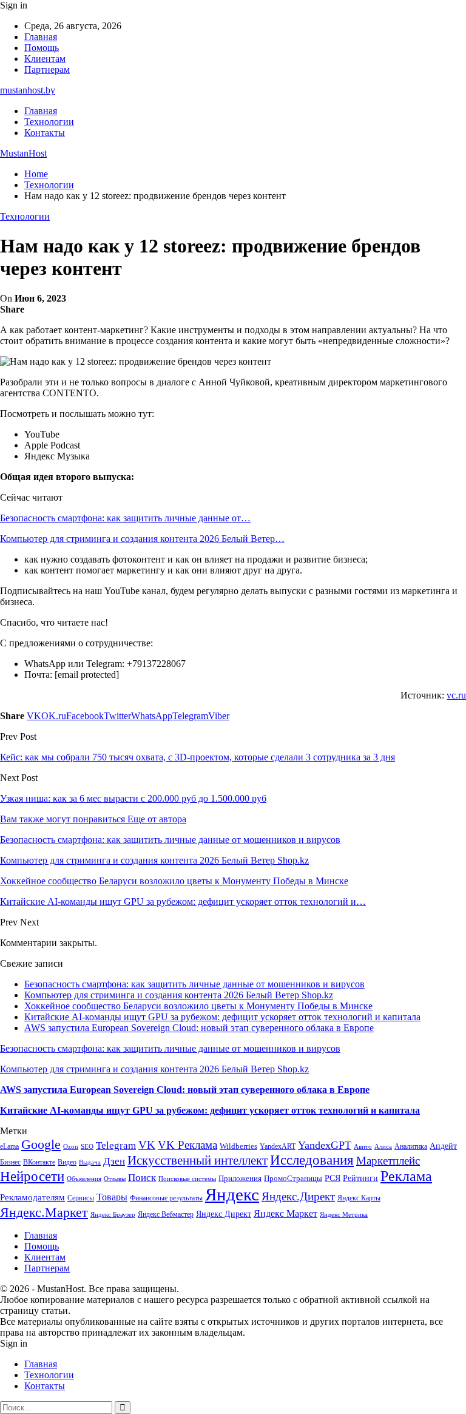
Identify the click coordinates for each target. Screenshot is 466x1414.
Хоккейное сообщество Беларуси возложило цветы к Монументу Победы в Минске (198, 1006)
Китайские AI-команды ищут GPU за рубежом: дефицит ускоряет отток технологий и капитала (222, 1017)
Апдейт (443, 1146)
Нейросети (32, 1176)
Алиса (383, 1146)
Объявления (84, 1179)
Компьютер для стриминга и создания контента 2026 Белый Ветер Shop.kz (178, 995)
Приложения (240, 1178)
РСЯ (332, 1178)
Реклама (406, 1176)
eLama (9, 1146)
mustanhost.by (27, 90)
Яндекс (232, 1194)
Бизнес (10, 1162)
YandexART (277, 1146)
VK (146, 1144)
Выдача (90, 1162)
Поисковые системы (187, 1178)
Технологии (49, 122)
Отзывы (115, 1179)
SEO (87, 1146)
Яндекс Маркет (285, 1213)
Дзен (114, 1161)
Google (41, 1144)
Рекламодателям (32, 1197)
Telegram (116, 1145)
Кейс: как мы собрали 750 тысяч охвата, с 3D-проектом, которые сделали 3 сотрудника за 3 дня (197, 757)
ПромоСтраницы (293, 1178)
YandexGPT (324, 1145)
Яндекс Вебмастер (166, 1214)
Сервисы (80, 1198)
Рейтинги (360, 1178)
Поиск (142, 1177)
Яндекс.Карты (358, 1198)
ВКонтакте (39, 1162)
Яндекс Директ (223, 1214)
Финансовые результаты (166, 1198)
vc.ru (456, 695)
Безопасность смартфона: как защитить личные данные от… (125, 518)
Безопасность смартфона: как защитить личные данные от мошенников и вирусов (194, 984)
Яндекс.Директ (298, 1196)
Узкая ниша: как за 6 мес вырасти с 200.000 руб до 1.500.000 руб (133, 798)
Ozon (70, 1146)
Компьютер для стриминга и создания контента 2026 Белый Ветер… (142, 538)
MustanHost (23, 153)
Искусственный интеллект (197, 1160)
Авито (363, 1146)
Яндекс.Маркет (44, 1212)
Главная (40, 37)
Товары (111, 1197)
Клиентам (45, 58)
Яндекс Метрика (344, 1214)
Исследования (312, 1160)
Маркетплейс (388, 1160)
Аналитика (410, 1146)
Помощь (41, 47)
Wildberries (238, 1146)
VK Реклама (187, 1144)
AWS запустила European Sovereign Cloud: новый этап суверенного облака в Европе (199, 1028)
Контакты (44, 132)
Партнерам (47, 69)
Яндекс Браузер (112, 1214)
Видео (67, 1162)
